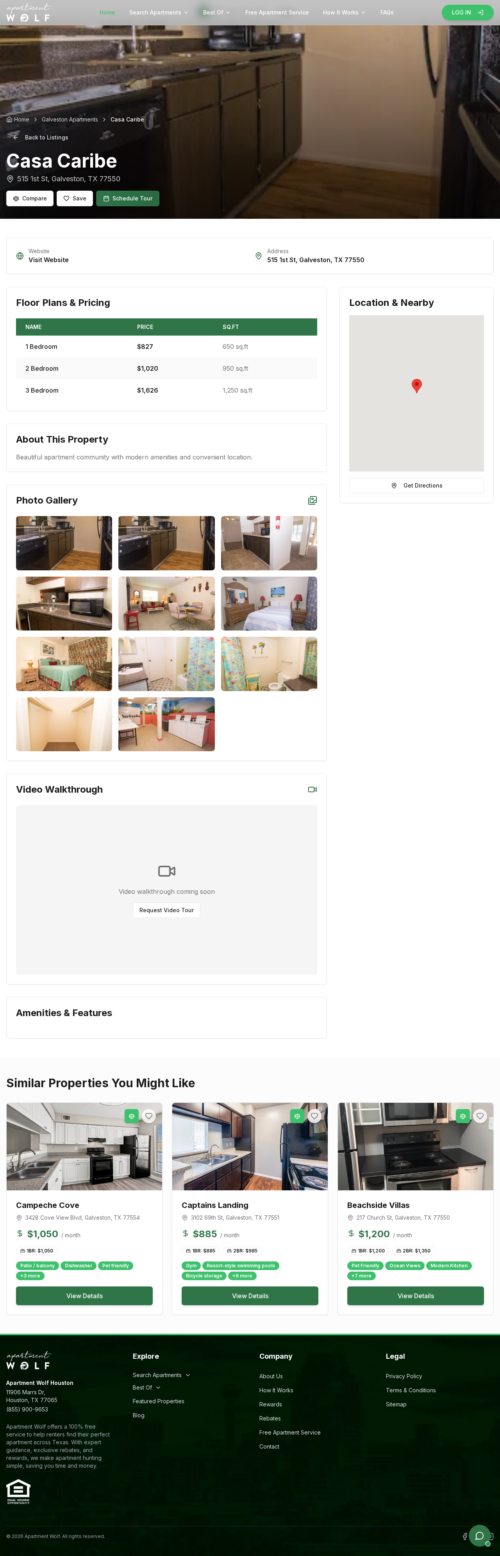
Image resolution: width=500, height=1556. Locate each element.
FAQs (387, 12)
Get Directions (423, 485)
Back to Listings (46, 137)
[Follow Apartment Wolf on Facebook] (465, 1536)
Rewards (270, 1404)
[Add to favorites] (149, 1116)
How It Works (341, 12)
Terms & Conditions (411, 1390)
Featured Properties (158, 1401)
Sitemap (396, 1404)
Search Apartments (155, 12)
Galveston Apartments (70, 119)
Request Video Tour (166, 910)
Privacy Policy (404, 1376)
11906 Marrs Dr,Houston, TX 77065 (31, 1396)
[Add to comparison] (132, 1116)
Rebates (270, 1418)
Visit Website (49, 260)
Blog (139, 1415)
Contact (269, 1446)
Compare (34, 198)
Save (79, 198)
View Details (84, 1296)
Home (107, 12)
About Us (271, 1376)
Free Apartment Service (277, 12)
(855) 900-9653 (27, 1409)
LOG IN (461, 12)
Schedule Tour (132, 198)
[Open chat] (480, 1536)
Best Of (213, 12)
